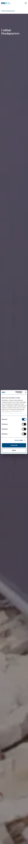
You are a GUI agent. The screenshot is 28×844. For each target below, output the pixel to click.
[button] (26, 3)
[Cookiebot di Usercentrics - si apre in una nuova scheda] (16, 392)
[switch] (24, 424)
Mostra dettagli (19, 440)
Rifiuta (14, 450)
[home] (4, 3)
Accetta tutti (14, 445)
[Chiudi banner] (25, 392)
